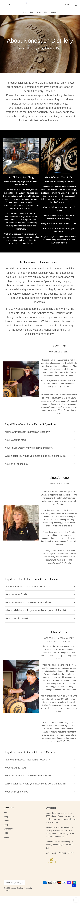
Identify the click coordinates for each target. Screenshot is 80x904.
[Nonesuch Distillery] (40, 4)
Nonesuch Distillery (16, 888)
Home (24, 12)
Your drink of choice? (16, 463)
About (38, 12)
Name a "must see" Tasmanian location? (27, 431)
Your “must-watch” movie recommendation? (29, 447)
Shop (31, 12)
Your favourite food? (16, 439)
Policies (7, 833)
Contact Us (54, 12)
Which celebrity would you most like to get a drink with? (35, 455)
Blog (45, 12)
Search (7, 837)
